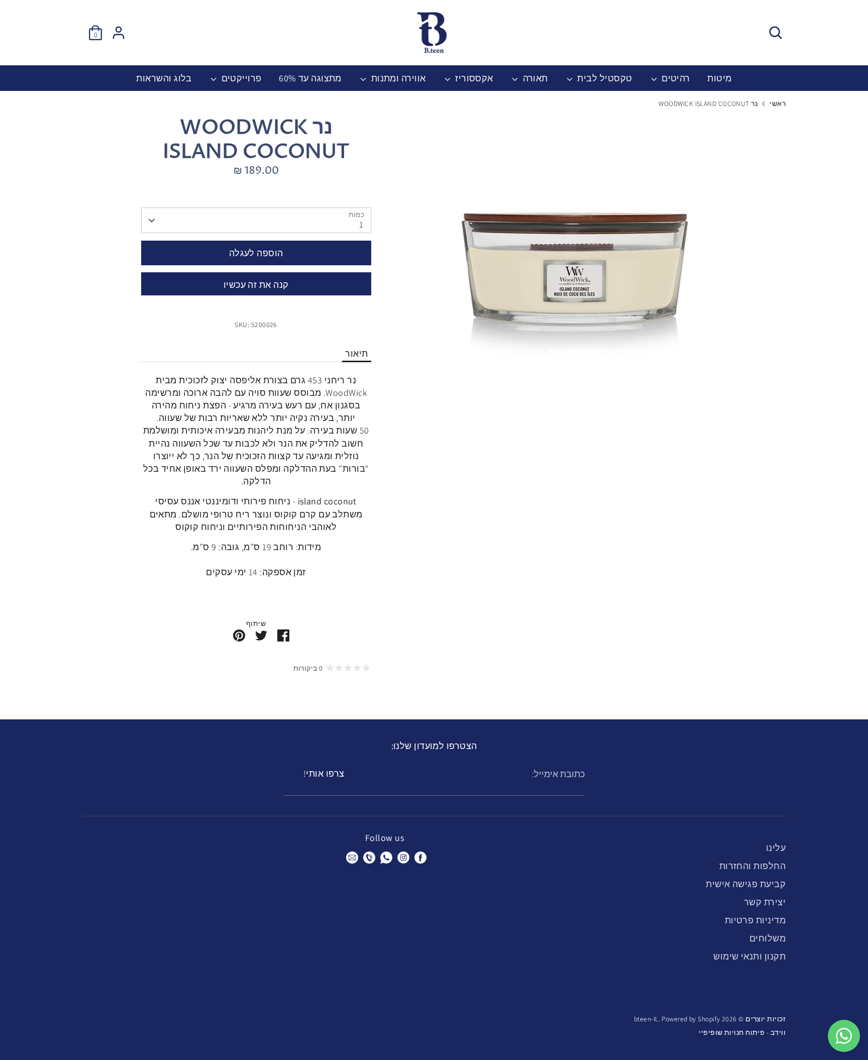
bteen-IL (646, 1018)
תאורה (534, 78)
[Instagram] (403, 858)
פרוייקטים (240, 78)
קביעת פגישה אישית (746, 884)
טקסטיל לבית (603, 78)
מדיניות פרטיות (755, 920)
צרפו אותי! (324, 773)
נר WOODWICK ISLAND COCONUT (708, 103)
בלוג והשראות (163, 78)
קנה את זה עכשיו (256, 284)
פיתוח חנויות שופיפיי (732, 1032)
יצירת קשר (765, 902)
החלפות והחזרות (752, 866)
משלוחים (767, 938)
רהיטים (675, 78)
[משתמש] (118, 33)
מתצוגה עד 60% (310, 78)
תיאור (356, 353)
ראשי (778, 103)
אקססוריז (473, 78)
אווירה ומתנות (397, 78)
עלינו (776, 848)
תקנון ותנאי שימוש (749, 956)
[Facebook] (420, 858)
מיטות (719, 78)
